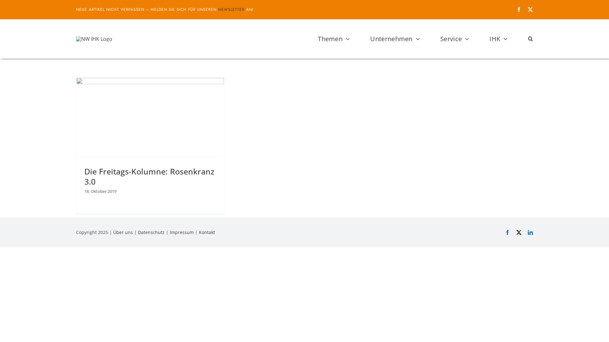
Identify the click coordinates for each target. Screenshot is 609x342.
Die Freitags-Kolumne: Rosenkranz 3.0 (149, 176)
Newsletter (231, 9)
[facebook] (518, 9)
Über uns (123, 232)
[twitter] (530, 9)
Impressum (182, 232)
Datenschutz (151, 232)
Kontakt (207, 232)
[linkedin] (530, 232)
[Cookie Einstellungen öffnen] (14, 333)
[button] (530, 39)
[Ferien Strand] (94, 38)
